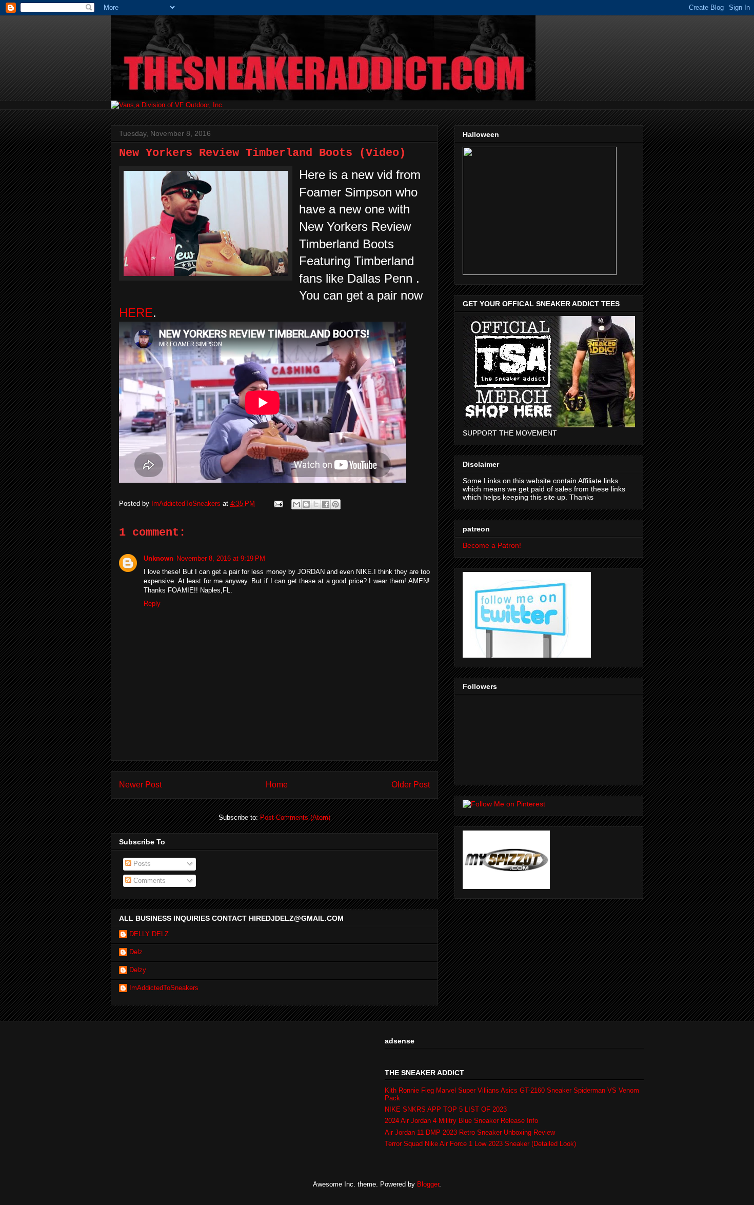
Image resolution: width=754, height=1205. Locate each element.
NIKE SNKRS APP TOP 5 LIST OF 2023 (446, 1109)
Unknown (158, 558)
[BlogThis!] (306, 504)
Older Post (410, 784)
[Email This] (296, 504)
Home (277, 784)
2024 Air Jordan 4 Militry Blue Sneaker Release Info (461, 1120)
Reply (152, 603)
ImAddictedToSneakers (164, 988)
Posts (141, 863)
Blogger (428, 1184)
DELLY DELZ (149, 934)
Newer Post (140, 784)
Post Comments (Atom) (295, 817)
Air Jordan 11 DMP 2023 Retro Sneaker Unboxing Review (470, 1132)
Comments (148, 880)
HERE (136, 313)
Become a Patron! (492, 545)
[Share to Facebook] (326, 504)
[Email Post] (277, 503)
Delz (136, 952)
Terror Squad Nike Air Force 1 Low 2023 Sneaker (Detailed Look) (480, 1144)
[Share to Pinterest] (335, 504)
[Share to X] (316, 504)
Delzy (137, 970)
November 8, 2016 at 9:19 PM (220, 558)
